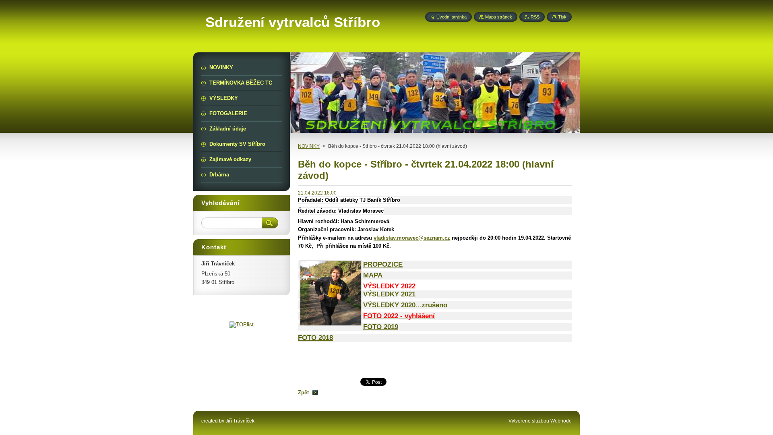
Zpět (303, 392)
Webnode (561, 420)
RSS (535, 16)
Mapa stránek (498, 16)
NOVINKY (309, 146)
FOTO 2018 (315, 338)
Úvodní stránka (451, 16)
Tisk (562, 16)
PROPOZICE (383, 264)
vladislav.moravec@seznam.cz (412, 238)
